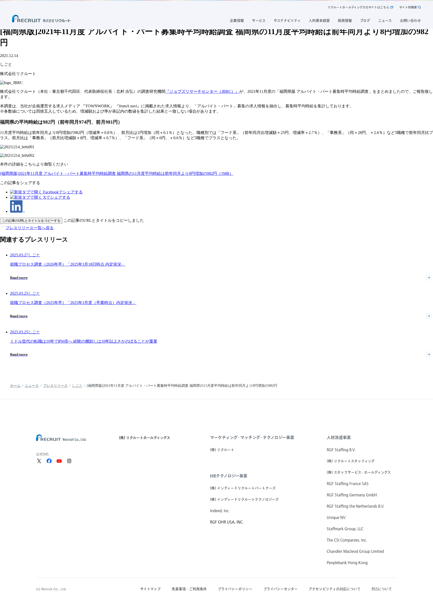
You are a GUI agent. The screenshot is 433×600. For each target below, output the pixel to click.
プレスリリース (55, 386)
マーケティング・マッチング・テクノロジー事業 (252, 437)
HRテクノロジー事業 (228, 476)
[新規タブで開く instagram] (69, 461)
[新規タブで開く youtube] (59, 461)
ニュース (32, 386)
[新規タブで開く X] (39, 461)
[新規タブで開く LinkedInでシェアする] (17, 211)
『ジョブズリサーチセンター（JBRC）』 (202, 91)
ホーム (15, 386)
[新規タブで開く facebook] (49, 461)
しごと (77, 386)
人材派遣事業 (339, 437)
